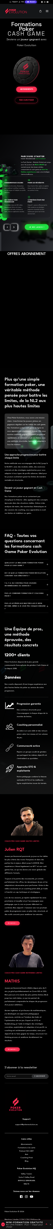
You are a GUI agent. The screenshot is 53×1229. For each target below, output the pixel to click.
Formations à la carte (26, 1148)
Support (15, 2)
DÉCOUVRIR (26, 337)
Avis (22, 2)
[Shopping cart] (39, 11)
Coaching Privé (26, 1158)
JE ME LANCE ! (36, 227)
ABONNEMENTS (26, 89)
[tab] (26, 564)
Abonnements (26, 1144)
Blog (26, 1161)
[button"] (21, 1197)
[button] (42, 2)
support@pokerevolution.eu (26, 1124)
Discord (32, 2)
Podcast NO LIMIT (26, 1151)
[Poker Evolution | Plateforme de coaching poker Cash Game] (16, 11)
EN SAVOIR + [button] (12, 923)
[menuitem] (13, 2)
